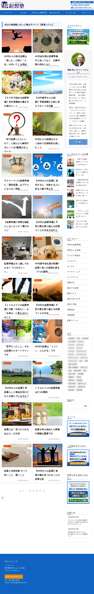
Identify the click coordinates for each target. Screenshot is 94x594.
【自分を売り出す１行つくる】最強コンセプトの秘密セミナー (78, 534)
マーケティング (73, 272)
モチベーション (73, 357)
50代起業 (85, 338)
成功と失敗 (72, 304)
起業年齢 (71, 390)
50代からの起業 (74, 250)
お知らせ (71, 513)
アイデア (71, 344)
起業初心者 (81, 386)
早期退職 (80, 374)
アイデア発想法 (73, 255)
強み (85, 370)
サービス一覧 (70, 12)
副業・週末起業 (73, 367)
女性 (70, 370)
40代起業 (71, 338)
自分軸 (79, 377)
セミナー (79, 348)
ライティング (73, 361)
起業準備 (79, 390)
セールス (71, 266)
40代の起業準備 (74, 245)
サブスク (71, 348)
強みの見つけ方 (54, 12)
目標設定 (71, 310)
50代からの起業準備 (39, 12)
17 (40, 491)
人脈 (80, 361)
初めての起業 (73, 288)
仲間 (86, 361)
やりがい (80, 341)
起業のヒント (82, 383)
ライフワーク (73, 277)
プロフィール (86, 12)
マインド (71, 354)
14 (30, 491)
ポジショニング (81, 351)
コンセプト (72, 261)
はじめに (23, 12)
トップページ (8, 12)
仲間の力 (71, 283)
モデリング (84, 357)
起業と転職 (72, 383)
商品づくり (72, 293)
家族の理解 (77, 370)
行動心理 (71, 380)
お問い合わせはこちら (14, 576)
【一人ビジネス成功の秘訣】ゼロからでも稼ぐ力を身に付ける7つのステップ (78, 522)
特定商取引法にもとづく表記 (15, 568)
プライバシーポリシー (12, 570)
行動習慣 (71, 315)
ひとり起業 (72, 341)
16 (37, 491)
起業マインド (73, 320)
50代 (78, 338)
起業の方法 (72, 386)
